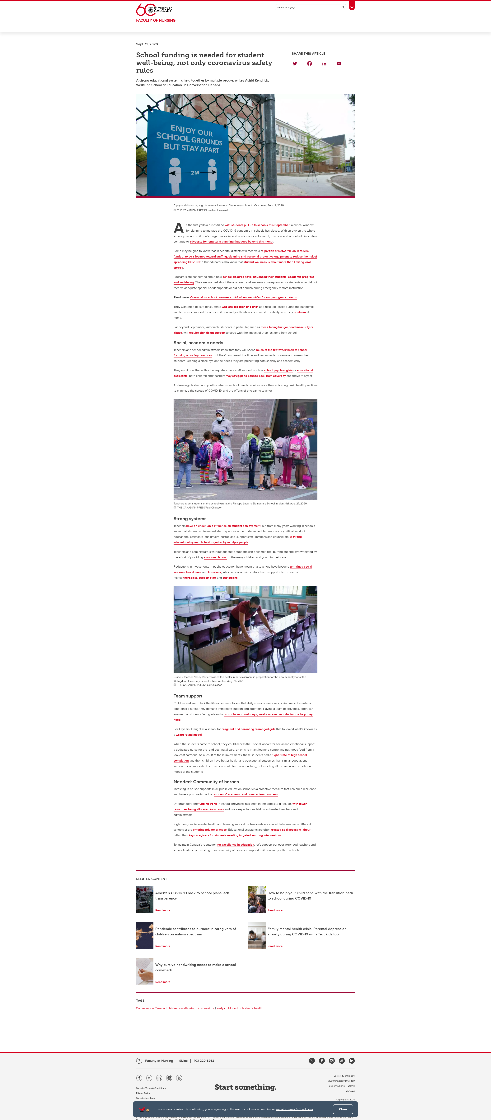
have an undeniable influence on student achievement (223, 526)
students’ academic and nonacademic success (246, 794)
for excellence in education (235, 844)
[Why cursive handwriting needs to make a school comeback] (144, 971)
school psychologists (278, 370)
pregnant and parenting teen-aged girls (248, 729)
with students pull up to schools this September (257, 225)
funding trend (208, 803)
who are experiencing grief (240, 307)
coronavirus (206, 1008)
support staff (207, 577)
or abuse (300, 312)
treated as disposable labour (291, 829)
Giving (183, 1060)
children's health (252, 1008)
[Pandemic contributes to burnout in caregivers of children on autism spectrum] (144, 935)
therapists (190, 577)
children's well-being (181, 1008)
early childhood (227, 1008)
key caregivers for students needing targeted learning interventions (235, 835)
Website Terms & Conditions (294, 1109)
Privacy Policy (143, 1093)
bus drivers (194, 572)
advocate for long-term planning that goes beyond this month (231, 241)
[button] (297, 63)
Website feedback (145, 1098)
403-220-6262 (204, 1060)
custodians (230, 577)
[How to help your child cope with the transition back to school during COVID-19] (257, 899)
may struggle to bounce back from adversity (256, 376)
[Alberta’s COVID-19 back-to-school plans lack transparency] (144, 899)
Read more (162, 910)
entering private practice (210, 829)
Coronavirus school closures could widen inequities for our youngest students (243, 297)
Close (343, 1109)
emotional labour (215, 557)
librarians (214, 572)
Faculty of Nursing (155, 20)
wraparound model (189, 734)
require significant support (207, 332)
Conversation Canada (150, 1008)
